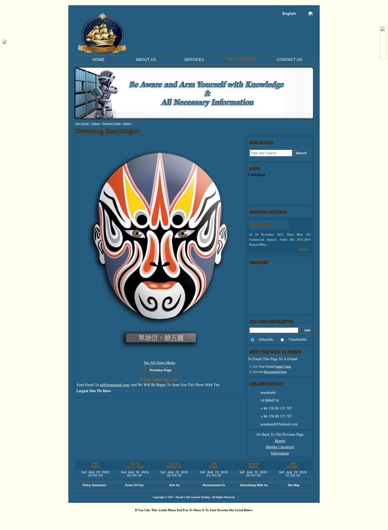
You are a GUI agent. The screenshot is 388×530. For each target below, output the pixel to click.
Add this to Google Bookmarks (116, 519)
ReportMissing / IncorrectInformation (280, 447)
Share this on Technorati (211, 519)
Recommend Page (275, 371)
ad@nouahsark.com (114, 384)
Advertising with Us (254, 485)
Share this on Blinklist (227, 519)
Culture (95, 123)
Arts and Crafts (111, 123)
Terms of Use (134, 485)
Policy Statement (94, 485)
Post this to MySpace (274, 519)
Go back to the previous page (280, 434)
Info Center (82, 123)
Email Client (283, 366)
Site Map (294, 485)
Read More (303, 249)
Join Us (174, 485)
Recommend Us (214, 485)
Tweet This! (148, 519)
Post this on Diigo (243, 519)
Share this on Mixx (195, 519)
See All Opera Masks (159, 362)
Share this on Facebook (259, 519)
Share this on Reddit (164, 519)
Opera (127, 123)
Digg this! (132, 519)
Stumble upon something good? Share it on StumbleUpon (179, 519)
